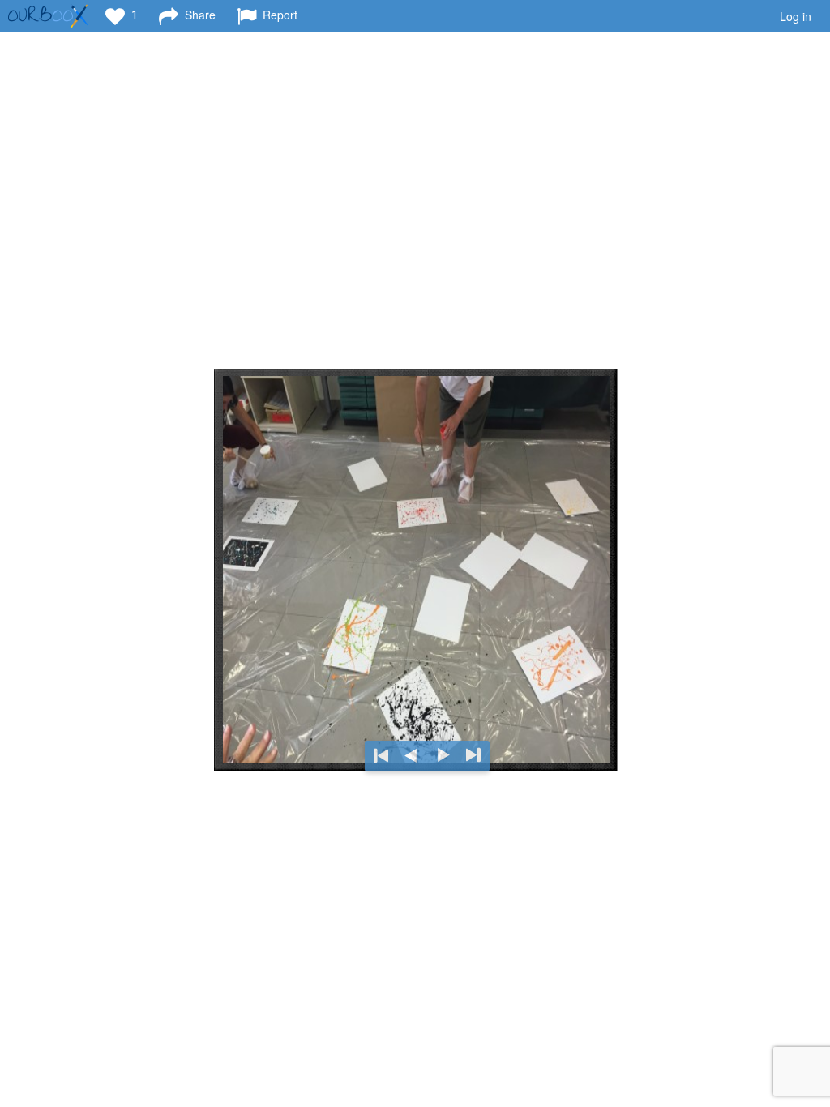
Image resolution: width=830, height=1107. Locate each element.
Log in (795, 16)
